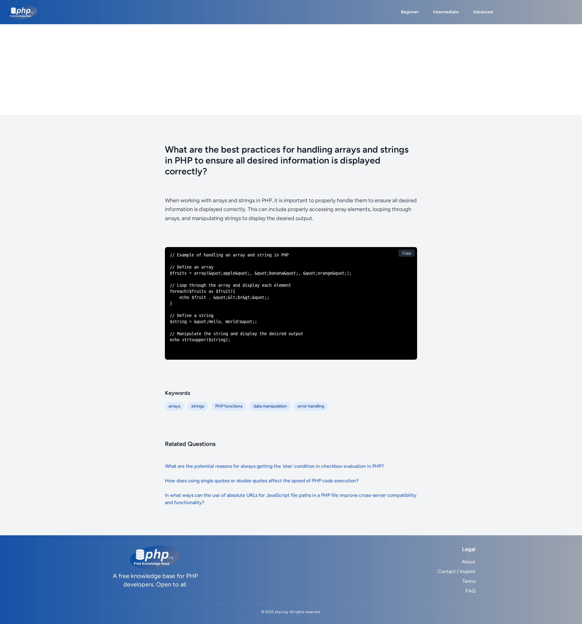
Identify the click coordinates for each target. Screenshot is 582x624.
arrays (174, 406)
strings (197, 406)
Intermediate (446, 12)
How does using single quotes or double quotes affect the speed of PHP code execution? (262, 481)
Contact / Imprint (456, 571)
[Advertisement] (291, 69)
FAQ (470, 591)
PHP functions (228, 406)
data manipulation (270, 406)
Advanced (483, 12)
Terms (468, 581)
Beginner (410, 12)
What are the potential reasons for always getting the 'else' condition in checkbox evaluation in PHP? (274, 466)
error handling (311, 406)
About (468, 562)
